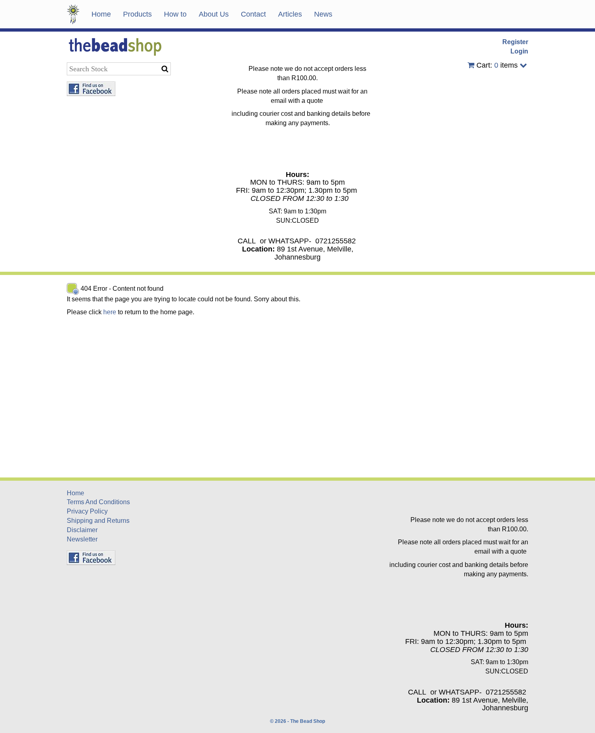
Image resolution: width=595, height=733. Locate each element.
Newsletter (82, 539)
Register (515, 41)
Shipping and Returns (98, 520)
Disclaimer (82, 529)
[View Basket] (471, 65)
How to (175, 14)
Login (519, 51)
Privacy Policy (87, 511)
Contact (253, 14)
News (323, 14)
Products (137, 14)
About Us (214, 14)
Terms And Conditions (98, 502)
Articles (290, 14)
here (109, 312)
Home (101, 14)
